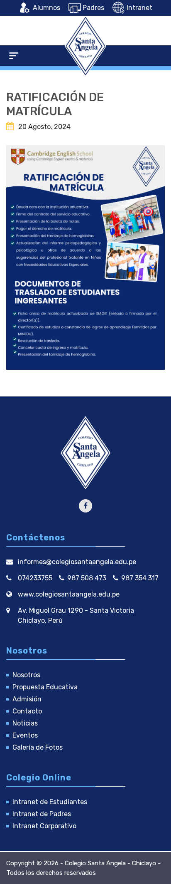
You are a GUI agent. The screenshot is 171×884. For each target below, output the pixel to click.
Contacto (27, 711)
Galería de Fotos (37, 747)
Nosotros (26, 675)
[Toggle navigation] (14, 56)
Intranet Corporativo (44, 826)
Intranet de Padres (41, 814)
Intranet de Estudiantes (49, 802)
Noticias (25, 723)
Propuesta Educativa (45, 687)
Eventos (25, 735)
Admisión (27, 699)
